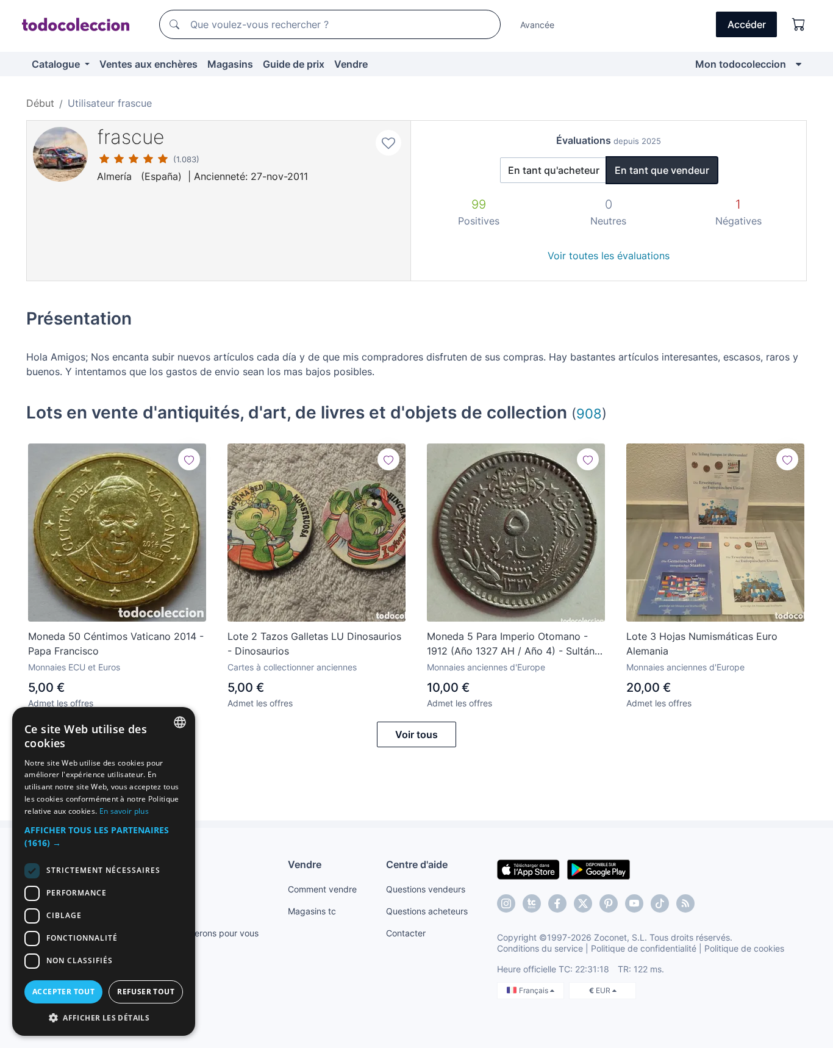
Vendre (351, 64)
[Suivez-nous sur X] (583, 903)
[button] (103, 836)
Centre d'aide (417, 864)
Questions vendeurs (425, 889)
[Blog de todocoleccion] (685, 903)
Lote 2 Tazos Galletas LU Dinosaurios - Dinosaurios (314, 643)
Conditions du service (540, 948)
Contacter (406, 933)
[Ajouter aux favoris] (388, 143)
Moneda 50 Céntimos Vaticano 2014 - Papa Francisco (116, 643)
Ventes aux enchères (148, 64)
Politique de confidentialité (643, 948)
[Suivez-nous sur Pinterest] (608, 903)
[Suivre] (189, 459)
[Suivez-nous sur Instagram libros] (532, 903)
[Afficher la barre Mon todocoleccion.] (798, 64)
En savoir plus (124, 811)
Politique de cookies (744, 948)
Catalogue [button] (57, 64)
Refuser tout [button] (145, 991)
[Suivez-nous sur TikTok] (660, 903)
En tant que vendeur (662, 170)
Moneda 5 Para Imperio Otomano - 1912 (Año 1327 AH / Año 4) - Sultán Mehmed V (511, 644)
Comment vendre (322, 889)
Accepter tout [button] (63, 991)
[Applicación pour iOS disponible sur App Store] (528, 869)
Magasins (230, 64)
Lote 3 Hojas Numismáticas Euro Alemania (702, 643)
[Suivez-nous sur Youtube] (634, 903)
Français (534, 990)
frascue (131, 137)
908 (589, 413)
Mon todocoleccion (740, 64)
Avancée (537, 25)
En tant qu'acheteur (553, 170)
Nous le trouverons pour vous (200, 933)
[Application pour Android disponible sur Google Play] (598, 869)
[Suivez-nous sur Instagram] (506, 903)
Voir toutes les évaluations (609, 255)
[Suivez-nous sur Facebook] (557, 903)
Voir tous (416, 734)
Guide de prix (293, 64)
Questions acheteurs (427, 911)
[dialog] (103, 871)
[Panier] (799, 24)
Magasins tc (312, 911)
